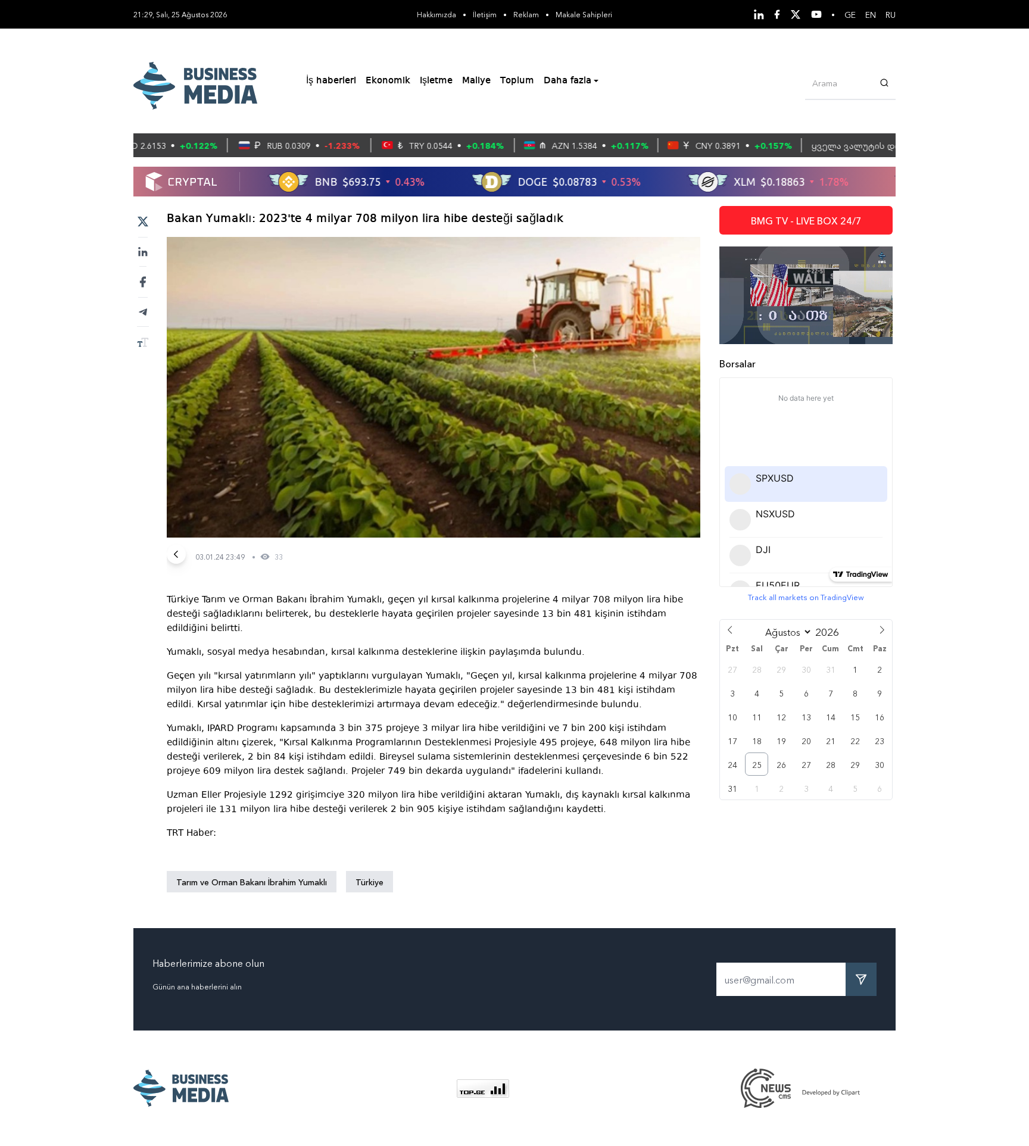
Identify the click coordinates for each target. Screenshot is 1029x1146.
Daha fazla (567, 81)
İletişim (485, 14)
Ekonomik (388, 81)
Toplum (517, 81)
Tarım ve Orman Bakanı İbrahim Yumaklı (251, 882)
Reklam (526, 14)
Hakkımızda (436, 14)
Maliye (476, 81)
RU (890, 14)
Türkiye (369, 882)
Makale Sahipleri (584, 14)
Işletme (436, 81)
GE (850, 14)
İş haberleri (331, 81)
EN (870, 14)
